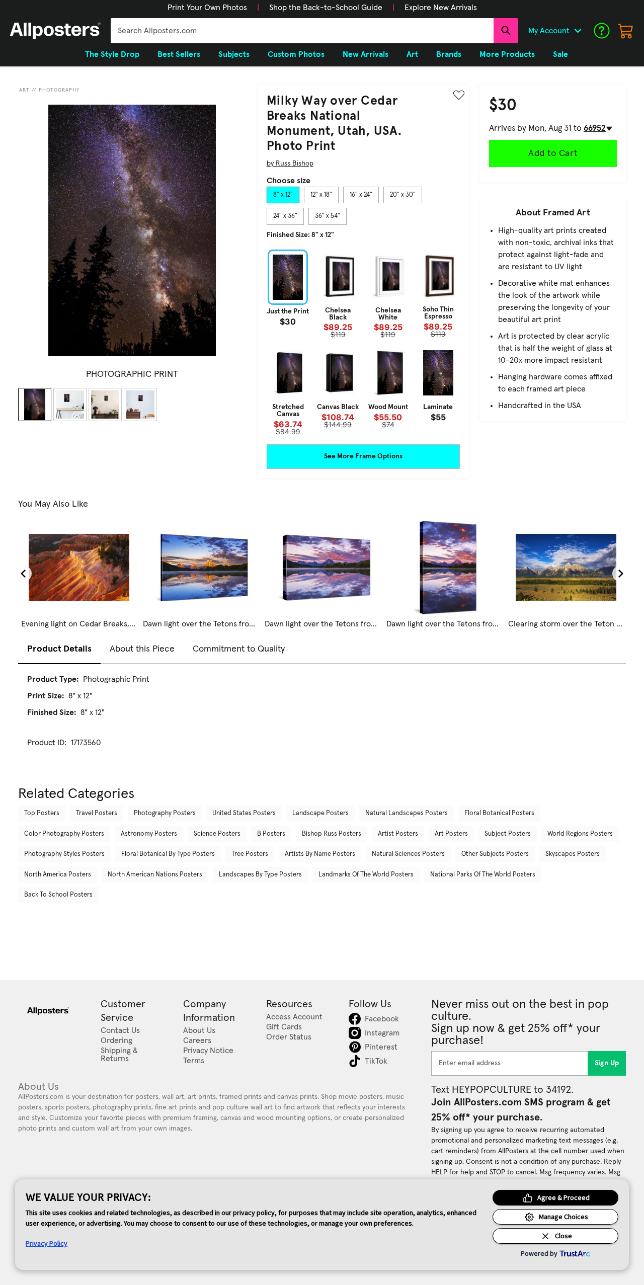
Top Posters (41, 813)
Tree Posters (249, 854)
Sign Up (607, 1063)
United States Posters (244, 813)
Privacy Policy (46, 1243)
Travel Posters (96, 813)
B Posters (271, 834)
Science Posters (217, 834)
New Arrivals (365, 54)
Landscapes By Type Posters (260, 874)
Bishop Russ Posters (331, 834)
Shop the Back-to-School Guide (325, 8)
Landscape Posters (320, 813)
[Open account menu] (578, 30)
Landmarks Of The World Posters (366, 874)
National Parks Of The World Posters (482, 874)
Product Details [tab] (59, 649)
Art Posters (451, 834)
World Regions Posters (580, 834)
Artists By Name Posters (320, 854)
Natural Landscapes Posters (406, 813)
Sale (560, 54)
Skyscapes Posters (572, 854)
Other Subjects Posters (495, 854)
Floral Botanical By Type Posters (168, 854)
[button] (207, 8)
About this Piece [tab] (142, 649)
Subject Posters (508, 834)
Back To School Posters (58, 895)
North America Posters (57, 874)
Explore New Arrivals (441, 8)
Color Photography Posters (64, 834)
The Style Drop (112, 54)
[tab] (283, 195)
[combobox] (302, 30)
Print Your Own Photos (207, 8)
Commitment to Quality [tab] (239, 649)
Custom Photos (296, 54)
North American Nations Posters (155, 874)
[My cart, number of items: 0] (626, 31)
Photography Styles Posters (64, 854)
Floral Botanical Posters (499, 813)
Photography (59, 90)
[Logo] (55, 31)
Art (24, 90)
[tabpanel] (363, 342)
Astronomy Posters (149, 834)
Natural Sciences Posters (408, 854)
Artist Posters (398, 834)
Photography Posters (165, 813)
